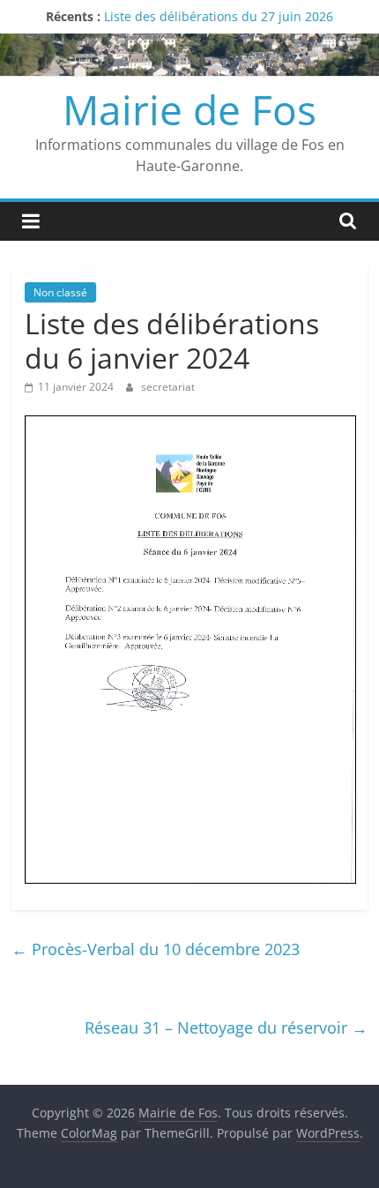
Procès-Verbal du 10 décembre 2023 (155, 949)
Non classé (60, 292)
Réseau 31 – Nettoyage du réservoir (226, 1027)
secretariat (168, 386)
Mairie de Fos (189, 109)
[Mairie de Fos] (189, 44)
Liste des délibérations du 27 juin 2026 (218, 16)
